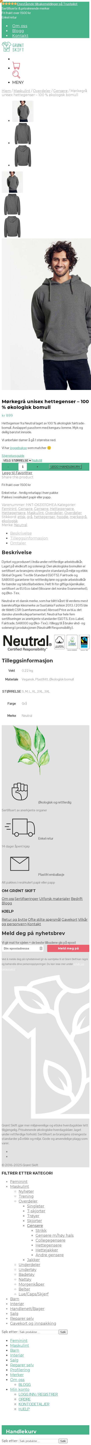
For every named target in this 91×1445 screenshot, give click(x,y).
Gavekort (69, 920)
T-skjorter (36, 1211)
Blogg (18, 30)
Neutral (20, 525)
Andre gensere (50, 1255)
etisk (21, 517)
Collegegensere (50, 1240)
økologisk (10, 521)
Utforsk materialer (54, 899)
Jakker (33, 1260)
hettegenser (44, 517)
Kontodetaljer (34, 1404)
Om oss (20, 26)
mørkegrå (78, 517)
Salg (14, 1313)
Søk (63, 1332)
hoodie (62, 517)
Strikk (41, 1230)
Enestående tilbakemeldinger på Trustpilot (47, 4)
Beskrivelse (21, 533)
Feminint (9, 509)
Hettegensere (62, 509)
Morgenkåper (31, 1284)
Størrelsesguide (13, 455)
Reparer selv (22, 1318)
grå (29, 517)
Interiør (17, 1304)
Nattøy (25, 1279)
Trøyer (33, 1216)
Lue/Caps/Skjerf (33, 1294)
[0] (16, 68)
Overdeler (42, 91)
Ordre (25, 1399)
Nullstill (37, 460)
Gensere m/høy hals (55, 1235)
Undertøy (27, 1269)
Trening (26, 1196)
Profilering (20, 1370)
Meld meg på (68, 948)
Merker (17, 1375)
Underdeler (29, 1264)
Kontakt (20, 35)
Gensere (60, 91)
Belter (24, 1289)
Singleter (35, 1206)
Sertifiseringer (27, 899)
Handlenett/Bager (27, 1308)
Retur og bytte (14, 920)
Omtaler (18, 543)
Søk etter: (10, 1332)
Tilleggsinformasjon (29, 538)
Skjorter (34, 1220)
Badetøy (26, 1274)
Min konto (19, 1389)
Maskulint (22, 91)
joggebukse (18, 448)
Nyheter (26, 1191)
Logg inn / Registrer (38, 1394)
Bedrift (77, 899)
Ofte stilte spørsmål (44, 920)
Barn (14, 1299)
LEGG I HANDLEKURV (65, 466)
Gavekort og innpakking (33, 1323)
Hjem (6, 91)
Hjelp (24, 1409)
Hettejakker (47, 1250)
